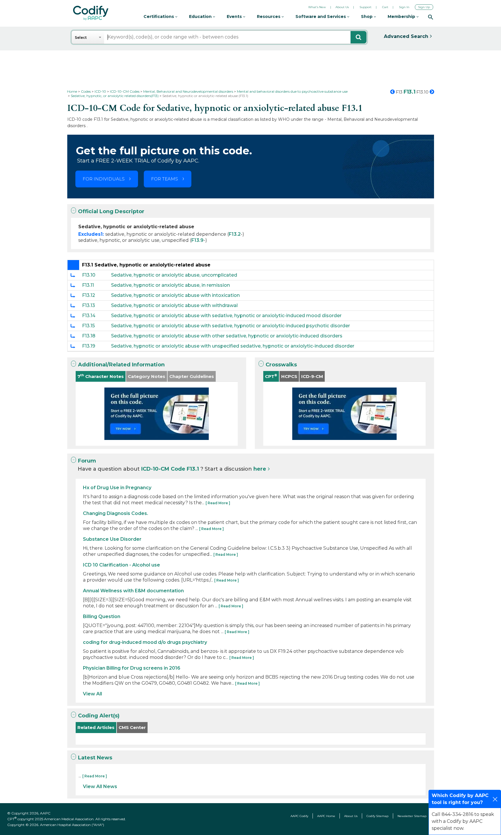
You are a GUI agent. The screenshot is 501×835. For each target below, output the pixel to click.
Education (201, 16)
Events (235, 16)
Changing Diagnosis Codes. (115, 513)
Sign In (404, 7)
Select (81, 37)
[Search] (430, 17)
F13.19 (88, 346)
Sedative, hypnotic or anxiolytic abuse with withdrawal (174, 305)
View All (92, 694)
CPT (271, 376)
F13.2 (235, 234)
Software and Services (321, 16)
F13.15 (88, 325)
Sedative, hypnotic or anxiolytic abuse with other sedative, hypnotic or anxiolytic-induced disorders (226, 336)
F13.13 (88, 305)
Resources (269, 16)
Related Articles (96, 727)
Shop (367, 16)
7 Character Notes (100, 376)
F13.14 (88, 315)
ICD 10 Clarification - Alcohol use (121, 565)
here (259, 469)
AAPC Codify (299, 816)
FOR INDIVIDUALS (104, 179)
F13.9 (197, 240)
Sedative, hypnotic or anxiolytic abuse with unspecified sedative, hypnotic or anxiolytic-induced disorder (232, 346)
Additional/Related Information (121, 364)
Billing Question (101, 616)
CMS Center (132, 727)
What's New (317, 7)
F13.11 (88, 285)
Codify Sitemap (377, 816)
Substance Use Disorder (112, 539)
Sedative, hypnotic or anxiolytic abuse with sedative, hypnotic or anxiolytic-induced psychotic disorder (230, 325)
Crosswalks (281, 364)
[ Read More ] (218, 503)
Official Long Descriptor (111, 211)
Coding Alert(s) (98, 715)
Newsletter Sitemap (411, 816)
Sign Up (424, 7)
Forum (87, 461)
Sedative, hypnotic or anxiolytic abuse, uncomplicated (174, 275)
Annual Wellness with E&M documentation (133, 590)
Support (365, 7)
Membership (402, 16)
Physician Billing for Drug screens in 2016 (131, 668)
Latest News (95, 757)
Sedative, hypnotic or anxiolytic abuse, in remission (170, 285)
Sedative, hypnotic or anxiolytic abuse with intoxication (175, 295)
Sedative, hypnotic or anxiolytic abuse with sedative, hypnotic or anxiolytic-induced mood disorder (226, 315)
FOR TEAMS (164, 179)
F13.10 (88, 275)
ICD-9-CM (312, 376)
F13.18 (88, 336)
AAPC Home (326, 816)
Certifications (159, 16)
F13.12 (88, 295)
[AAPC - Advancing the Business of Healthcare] (90, 13)
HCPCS (289, 376)
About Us (342, 7)
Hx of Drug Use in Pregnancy (117, 487)
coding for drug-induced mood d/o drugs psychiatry (145, 642)
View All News (100, 786)
